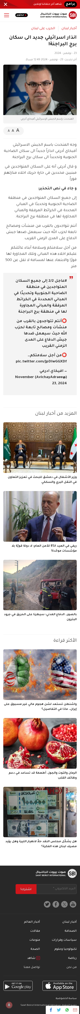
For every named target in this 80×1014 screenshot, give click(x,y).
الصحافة (71, 931)
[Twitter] (59, 1010)
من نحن (71, 967)
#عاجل (61, 281)
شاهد (31, 958)
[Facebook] (51, 1010)
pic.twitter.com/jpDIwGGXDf (41, 362)
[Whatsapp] (67, 1010)
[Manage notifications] (9, 1005)
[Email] (75, 1010)
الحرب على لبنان (43, 28)
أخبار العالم (32, 922)
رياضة (72, 958)
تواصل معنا (32, 967)
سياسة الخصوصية (66, 998)
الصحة (35, 949)
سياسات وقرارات (64, 940)
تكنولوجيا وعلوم (65, 949)
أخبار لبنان (69, 28)
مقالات (35, 931)
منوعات (34, 940)
